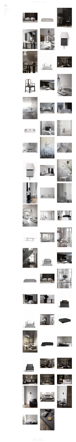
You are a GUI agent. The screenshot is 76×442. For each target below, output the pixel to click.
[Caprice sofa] (30, 127)
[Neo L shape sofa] (47, 341)
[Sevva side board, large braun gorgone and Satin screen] (64, 108)
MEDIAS (5, 11)
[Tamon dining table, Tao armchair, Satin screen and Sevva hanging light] (30, 341)
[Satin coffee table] (64, 148)
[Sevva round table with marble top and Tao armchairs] (30, 108)
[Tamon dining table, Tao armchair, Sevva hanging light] (64, 237)
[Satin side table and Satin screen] (47, 128)
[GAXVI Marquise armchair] (30, 363)
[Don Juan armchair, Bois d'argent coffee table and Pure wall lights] (47, 419)
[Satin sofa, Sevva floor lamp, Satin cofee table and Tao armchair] (64, 215)
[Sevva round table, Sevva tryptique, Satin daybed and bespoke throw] (30, 299)
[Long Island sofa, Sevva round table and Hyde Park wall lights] (30, 419)
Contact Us (6, 8)
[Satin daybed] (47, 193)
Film (5, 16)
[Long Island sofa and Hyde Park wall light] (30, 397)
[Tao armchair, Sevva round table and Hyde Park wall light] (64, 397)
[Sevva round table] (30, 258)
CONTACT (6, 6)
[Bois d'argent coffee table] (64, 319)
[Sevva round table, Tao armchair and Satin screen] (64, 17)
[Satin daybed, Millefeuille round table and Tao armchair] (47, 237)
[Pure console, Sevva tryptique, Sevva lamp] (30, 39)
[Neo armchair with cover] (64, 299)
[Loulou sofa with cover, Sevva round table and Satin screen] (64, 379)
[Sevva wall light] (64, 39)
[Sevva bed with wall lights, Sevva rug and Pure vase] (47, 108)
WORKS (5, 5)
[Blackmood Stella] (64, 341)
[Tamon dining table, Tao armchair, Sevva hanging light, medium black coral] (64, 278)
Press (5, 13)
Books (5, 14)
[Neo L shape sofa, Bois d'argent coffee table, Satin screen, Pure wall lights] (64, 363)
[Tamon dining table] (30, 237)
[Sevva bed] (47, 397)
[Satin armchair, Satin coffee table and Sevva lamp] (64, 85)
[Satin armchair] (47, 62)
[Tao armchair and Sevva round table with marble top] (64, 170)
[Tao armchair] (30, 85)
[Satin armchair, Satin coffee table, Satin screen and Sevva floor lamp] (30, 18)
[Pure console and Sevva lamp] (47, 299)
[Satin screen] (64, 62)
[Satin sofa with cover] (30, 278)
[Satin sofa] (47, 17)
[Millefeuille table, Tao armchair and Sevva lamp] (47, 215)
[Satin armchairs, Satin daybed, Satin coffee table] (30, 148)
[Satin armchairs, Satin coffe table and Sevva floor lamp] (47, 278)
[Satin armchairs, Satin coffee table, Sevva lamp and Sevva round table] (47, 170)
